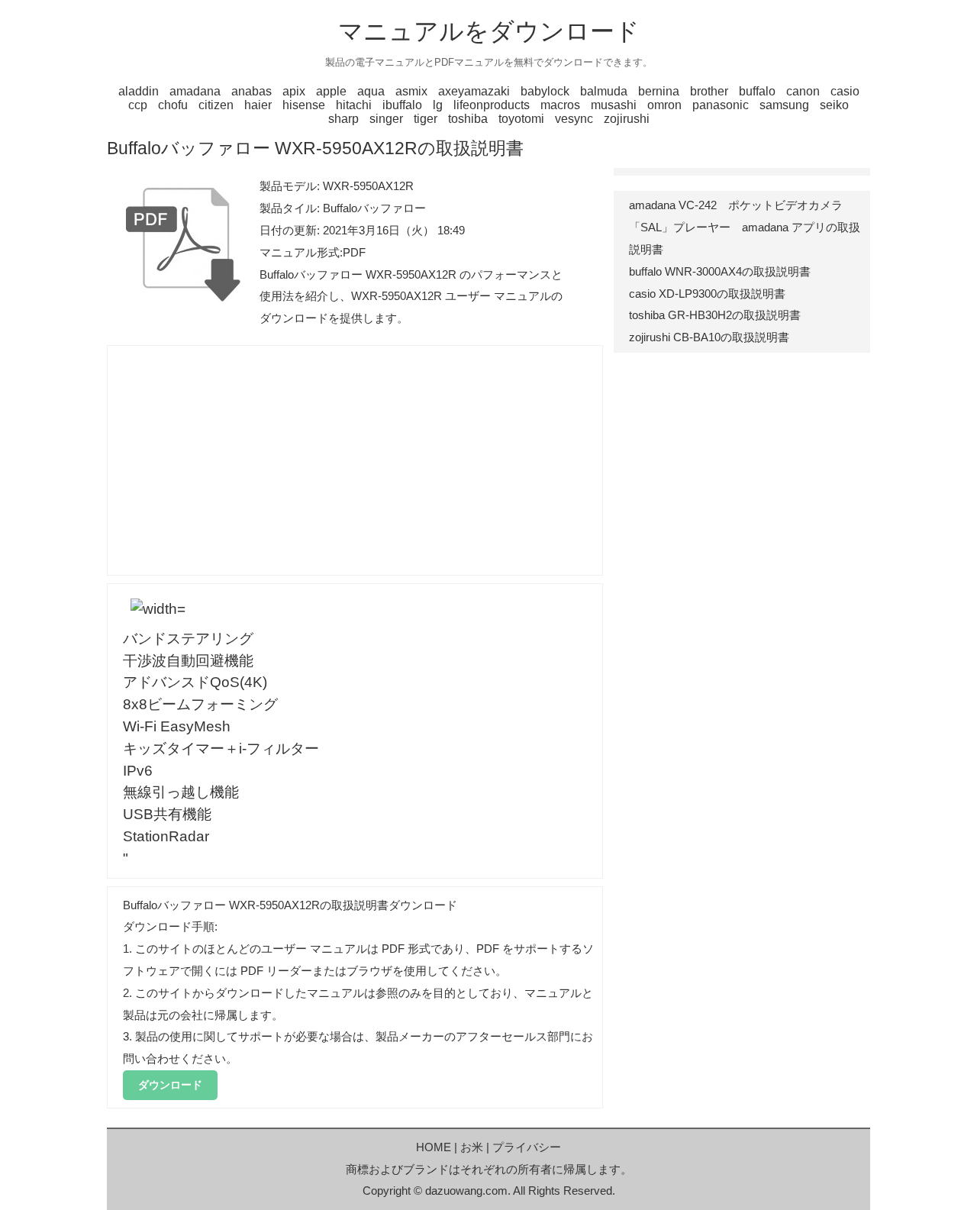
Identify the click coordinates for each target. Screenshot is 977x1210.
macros (560, 104)
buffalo (757, 91)
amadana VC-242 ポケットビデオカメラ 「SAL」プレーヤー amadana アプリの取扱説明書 (744, 227)
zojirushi (627, 118)
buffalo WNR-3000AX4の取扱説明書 (720, 271)
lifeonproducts (491, 104)
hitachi (354, 104)
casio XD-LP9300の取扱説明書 (707, 293)
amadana (195, 91)
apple (331, 91)
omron (664, 104)
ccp (137, 104)
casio (844, 91)
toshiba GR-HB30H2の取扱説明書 (715, 314)
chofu (173, 104)
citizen (216, 104)
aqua (371, 91)
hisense (303, 104)
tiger (425, 118)
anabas (251, 91)
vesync (574, 118)
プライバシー (526, 1147)
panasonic (720, 104)
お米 (471, 1147)
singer (386, 118)
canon (803, 91)
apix (293, 91)
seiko (834, 104)
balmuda (603, 91)
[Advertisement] (355, 460)
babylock (545, 91)
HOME (433, 1147)
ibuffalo (402, 104)
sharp (343, 118)
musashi (614, 104)
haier (258, 104)
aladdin (138, 91)
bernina (658, 91)
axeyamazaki (474, 91)
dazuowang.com (466, 1190)
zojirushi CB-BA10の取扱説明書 (709, 337)
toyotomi (521, 118)
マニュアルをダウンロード (489, 31)
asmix (411, 91)
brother (709, 91)
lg (438, 104)
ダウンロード (170, 1085)
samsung (784, 104)
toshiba (468, 118)
